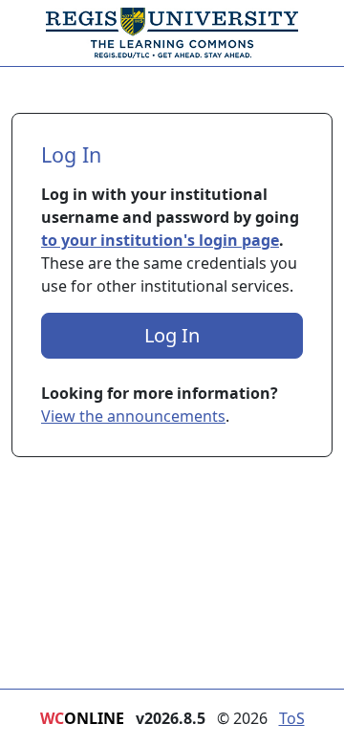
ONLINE (82, 718)
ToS (292, 718)
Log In (172, 335)
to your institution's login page (160, 240)
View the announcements (133, 416)
